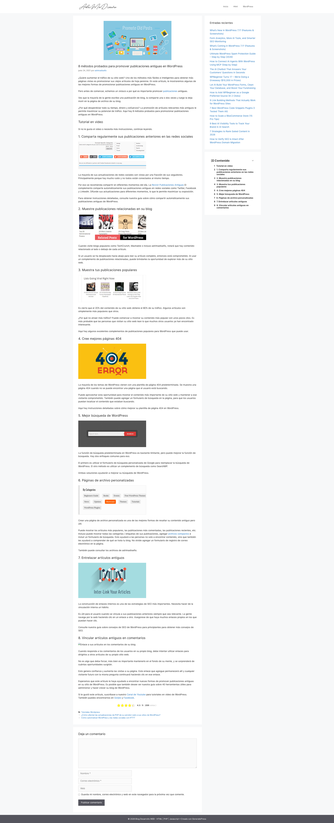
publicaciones (170, 91)
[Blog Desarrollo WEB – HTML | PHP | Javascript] (97, 6)
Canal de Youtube (136, 694)
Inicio (225, 6)
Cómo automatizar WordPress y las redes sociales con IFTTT (108, 718)
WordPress (248, 6)
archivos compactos (178, 533)
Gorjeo (117, 697)
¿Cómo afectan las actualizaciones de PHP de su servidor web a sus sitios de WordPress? (120, 715)
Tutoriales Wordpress (90, 712)
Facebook (129, 697)
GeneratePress (199, 819)
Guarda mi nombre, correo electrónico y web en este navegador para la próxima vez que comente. (132, 794)
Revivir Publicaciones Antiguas (168, 185)
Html (235, 6)
